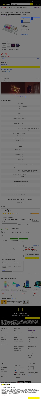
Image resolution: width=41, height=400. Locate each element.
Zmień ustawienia (23, 397)
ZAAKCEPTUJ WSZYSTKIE (33, 397)
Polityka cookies (4, 395)
